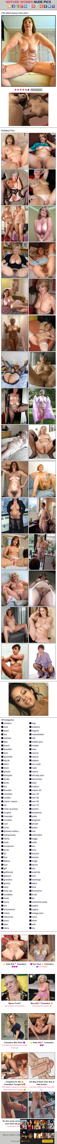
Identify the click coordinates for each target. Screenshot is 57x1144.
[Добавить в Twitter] (49, 6)
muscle (35, 753)
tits (32, 898)
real (33, 831)
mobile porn (37, 742)
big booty (7, 757)
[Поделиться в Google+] (21, 6)
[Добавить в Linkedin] (25, 6)
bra (5, 786)
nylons (34, 772)
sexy (33, 850)
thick (33, 887)
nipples (35, 760)
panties (35, 809)
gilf (4, 868)
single (34, 861)
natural (34, 757)
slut (33, 868)
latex (5, 924)
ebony (6, 839)
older (34, 783)
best (5, 753)
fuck (5, 865)
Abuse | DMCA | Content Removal (17, 1135)
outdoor (35, 786)
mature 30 (36, 790)
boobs (6, 779)
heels (6, 898)
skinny (34, 865)
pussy (34, 827)
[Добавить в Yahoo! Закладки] (53, 6)
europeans (8, 846)
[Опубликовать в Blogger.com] (9, 6)
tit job (34, 894)
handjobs (7, 894)
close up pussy (10, 809)
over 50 (35, 798)
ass (5, 734)
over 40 (35, 794)
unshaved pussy (39, 902)
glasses (7, 876)
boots (6, 783)
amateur (7, 723)
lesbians (35, 727)
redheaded (36, 835)
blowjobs (7, 775)
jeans (6, 920)
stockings (36, 880)
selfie (34, 842)
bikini (6, 764)
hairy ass (7, 891)
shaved (35, 853)
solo (33, 876)
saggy (34, 839)
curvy (6, 827)
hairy (5, 887)
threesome (36, 891)
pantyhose (36, 812)
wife (33, 924)
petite (34, 816)
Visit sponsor (36, 90)
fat (4, 853)
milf (33, 738)
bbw (5, 742)
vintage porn (37, 913)
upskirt (34, 906)
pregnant (35, 820)
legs (33, 723)
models (35, 745)
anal (5, 727)
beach (6, 745)
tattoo (34, 883)
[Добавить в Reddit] (37, 6)
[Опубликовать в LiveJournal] (29, 6)
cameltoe (7, 794)
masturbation (37, 734)
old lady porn (37, 775)
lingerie (35, 731)
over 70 (35, 805)
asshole (7, 738)
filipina (6, 861)
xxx (33, 928)
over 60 (35, 801)
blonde (6, 772)
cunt (5, 824)
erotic (6, 842)
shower (35, 857)
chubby (7, 798)
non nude (36, 764)
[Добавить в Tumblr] (45, 6)
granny (6, 883)
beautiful (7, 749)
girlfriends (8, 872)
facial (6, 850)
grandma (7, 880)
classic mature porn (12, 801)
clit (4, 805)
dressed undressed (12, 831)
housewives (9, 909)
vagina (34, 909)
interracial (8, 917)
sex (33, 846)
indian (6, 913)
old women (36, 779)
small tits (35, 872)
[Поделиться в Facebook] (13, 6)
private (34, 824)
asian (6, 731)
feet (5, 857)
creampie (7, 816)
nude (34, 768)
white (34, 920)
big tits (6, 760)
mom (33, 749)
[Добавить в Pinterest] (33, 6)
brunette (7, 790)
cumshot (7, 820)
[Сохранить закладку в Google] (17, 6)
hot (5, 906)
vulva (34, 917)
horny (6, 902)
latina (6, 928)
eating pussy (9, 835)
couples (7, 812)
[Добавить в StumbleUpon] (41, 6)
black (6, 768)
